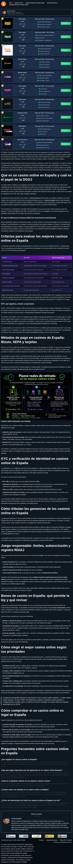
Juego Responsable (51, 840)
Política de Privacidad (65, 840)
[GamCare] (10, 836)
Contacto (41, 840)
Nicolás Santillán (11, 11)
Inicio (10, 3)
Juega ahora (66, 23)
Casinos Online (21, 840)
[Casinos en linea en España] (4, 3)
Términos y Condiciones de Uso (62, 842)
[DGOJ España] (49, 836)
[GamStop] (23, 836)
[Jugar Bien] (36, 836)
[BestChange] (62, 836)
